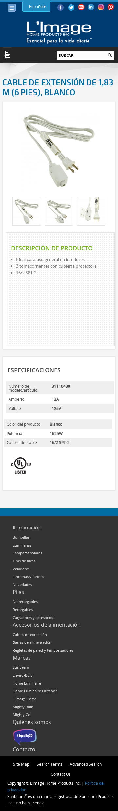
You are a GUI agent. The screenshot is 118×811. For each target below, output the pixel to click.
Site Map (21, 764)
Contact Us (61, 774)
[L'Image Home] (59, 32)
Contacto (24, 749)
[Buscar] (110, 55)
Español (36, 6)
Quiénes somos (32, 722)
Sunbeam (21, 667)
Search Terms (49, 764)
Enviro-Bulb (23, 675)
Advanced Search (86, 764)
